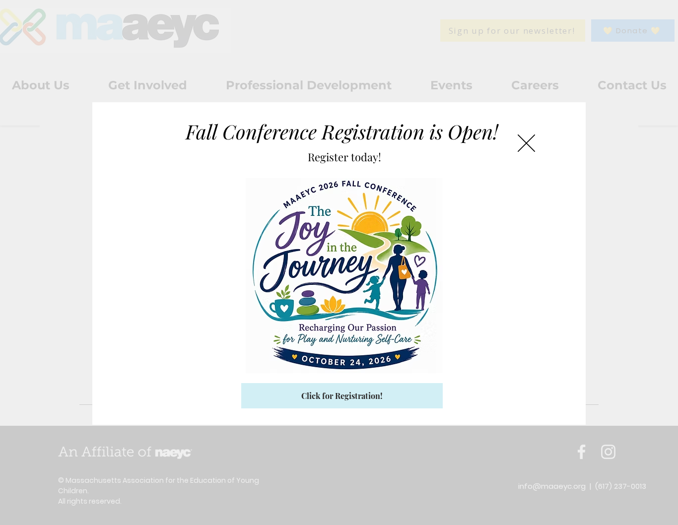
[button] (526, 143)
